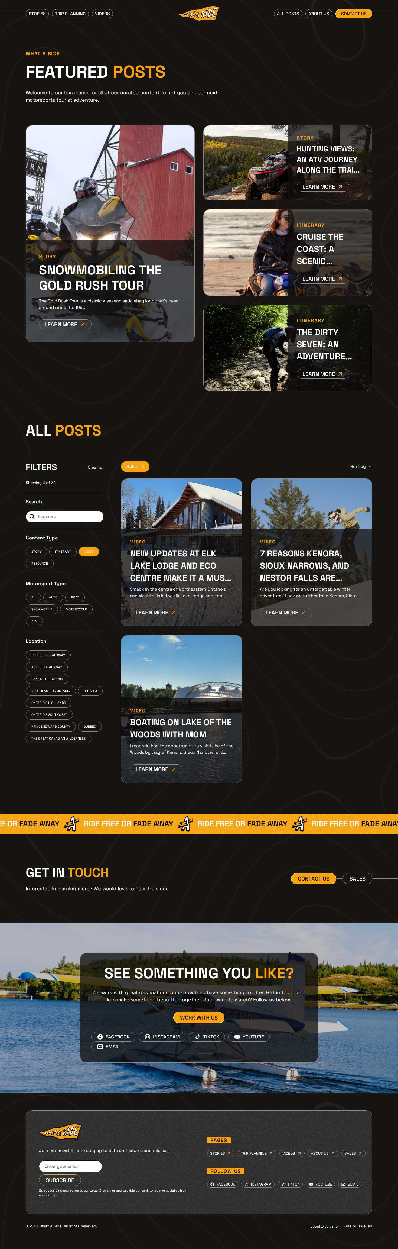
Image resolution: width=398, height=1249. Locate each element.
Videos (102, 14)
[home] (199, 13)
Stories (37, 14)
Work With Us (199, 1017)
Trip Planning (70, 14)
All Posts (288, 14)
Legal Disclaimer (324, 1226)
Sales (358, 878)
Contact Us (354, 14)
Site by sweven (358, 1226)
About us (318, 14)
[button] (361, 466)
